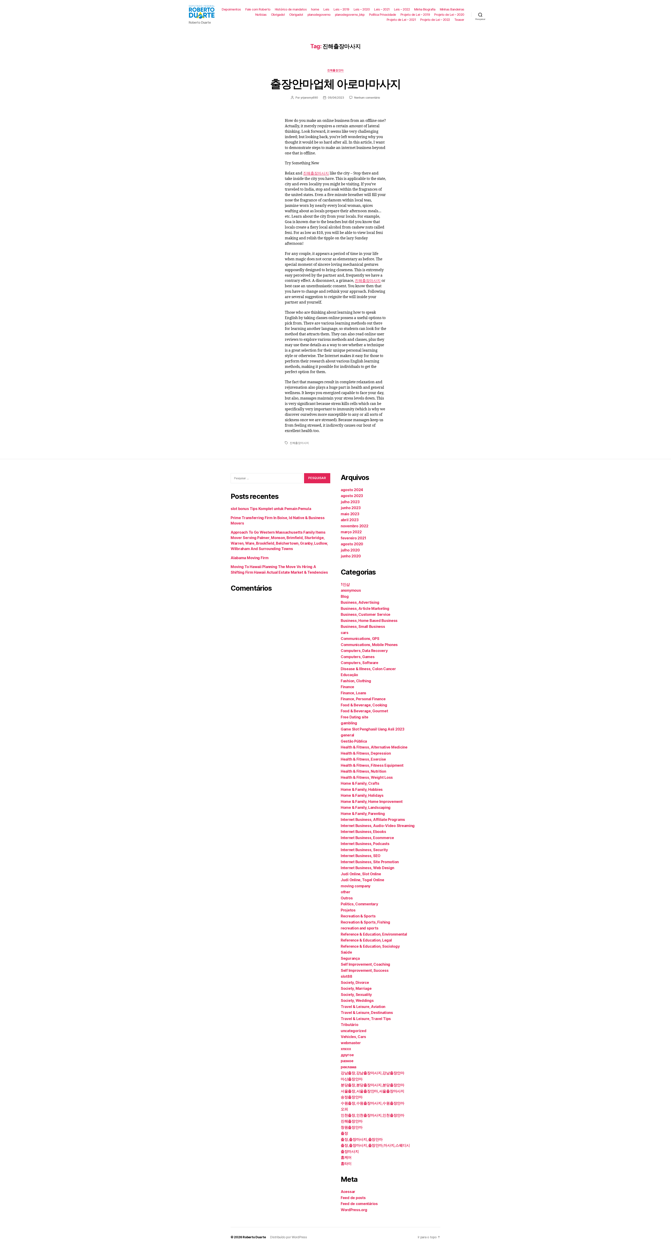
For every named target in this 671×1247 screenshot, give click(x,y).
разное (347, 1061)
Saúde (346, 952)
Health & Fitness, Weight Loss (367, 777)
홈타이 (346, 1163)
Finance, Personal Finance (363, 699)
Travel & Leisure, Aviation (363, 1006)
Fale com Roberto (257, 9)
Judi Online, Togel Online (362, 880)
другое (347, 1055)
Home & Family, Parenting (363, 813)
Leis (326, 9)
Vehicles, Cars (353, 1037)
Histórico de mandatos (291, 9)
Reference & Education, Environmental (374, 934)
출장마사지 (350, 1151)
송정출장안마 (351, 1097)
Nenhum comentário (367, 97)
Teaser (459, 20)
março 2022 (351, 532)
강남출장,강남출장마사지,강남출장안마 (372, 1073)
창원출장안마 (351, 1127)
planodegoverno (319, 14)
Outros (347, 898)
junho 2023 (350, 508)
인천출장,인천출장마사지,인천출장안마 (372, 1115)
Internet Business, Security (364, 850)
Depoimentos (231, 9)
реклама (348, 1067)
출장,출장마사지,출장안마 (362, 1139)
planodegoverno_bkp (350, 14)
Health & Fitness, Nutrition (363, 771)
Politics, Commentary (359, 904)
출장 (344, 1133)
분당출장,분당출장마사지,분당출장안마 (372, 1085)
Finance (347, 687)
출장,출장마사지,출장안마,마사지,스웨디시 (375, 1145)
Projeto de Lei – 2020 (449, 14)
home (315, 9)
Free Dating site (354, 717)
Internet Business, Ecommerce (367, 838)
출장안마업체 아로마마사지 (335, 83)
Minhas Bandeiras (452, 9)
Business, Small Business (363, 626)
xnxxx (346, 1049)
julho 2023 (350, 502)
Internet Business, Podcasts (365, 844)
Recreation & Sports (358, 916)
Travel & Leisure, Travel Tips (366, 1019)
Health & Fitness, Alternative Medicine (374, 747)
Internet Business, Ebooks (363, 831)
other (345, 892)
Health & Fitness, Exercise (363, 759)
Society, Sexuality (356, 994)
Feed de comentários (359, 1204)
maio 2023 (350, 514)
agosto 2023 (352, 496)
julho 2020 (350, 550)
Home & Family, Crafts (360, 783)
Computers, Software (359, 663)
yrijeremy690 (309, 97)
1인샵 (345, 584)
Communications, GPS (360, 638)
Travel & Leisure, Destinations (367, 1012)
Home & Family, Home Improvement (372, 801)
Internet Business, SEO (360, 856)
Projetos (348, 910)
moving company (355, 886)
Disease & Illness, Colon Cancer (368, 669)
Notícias (261, 14)
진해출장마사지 (316, 173)
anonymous (351, 590)
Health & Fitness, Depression (366, 753)
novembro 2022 (354, 526)
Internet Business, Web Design (367, 868)
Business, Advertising (360, 602)
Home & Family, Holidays (362, 795)
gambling (349, 723)
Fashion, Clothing (356, 681)
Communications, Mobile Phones (369, 645)
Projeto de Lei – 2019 (415, 14)
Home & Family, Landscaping (366, 807)
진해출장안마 (335, 70)
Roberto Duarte (254, 1237)
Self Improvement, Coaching (365, 964)
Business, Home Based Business (369, 620)
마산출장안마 (351, 1079)
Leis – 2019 (341, 9)
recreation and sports (359, 928)
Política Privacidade (382, 14)
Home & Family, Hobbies (362, 789)
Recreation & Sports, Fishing (365, 922)
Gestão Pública (354, 741)
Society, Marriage (356, 988)
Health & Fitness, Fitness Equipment (372, 765)
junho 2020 (351, 556)
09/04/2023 (336, 97)
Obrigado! (278, 14)
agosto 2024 (352, 490)
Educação (349, 675)
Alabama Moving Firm (250, 558)
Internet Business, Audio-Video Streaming (378, 826)
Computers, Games (358, 657)
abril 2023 (349, 520)
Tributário (349, 1024)
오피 (344, 1109)
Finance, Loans (353, 693)
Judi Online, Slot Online (361, 874)
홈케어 (346, 1157)
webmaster (351, 1043)
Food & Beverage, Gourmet (364, 711)
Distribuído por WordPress (288, 1237)
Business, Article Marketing (365, 608)
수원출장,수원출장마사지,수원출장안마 (372, 1103)
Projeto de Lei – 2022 (435, 20)
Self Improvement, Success (364, 970)
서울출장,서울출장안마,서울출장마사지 (372, 1091)
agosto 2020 (352, 544)
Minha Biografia (424, 9)
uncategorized (353, 1031)
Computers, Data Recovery (364, 651)
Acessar (348, 1191)
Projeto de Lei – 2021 (401, 20)
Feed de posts (353, 1198)
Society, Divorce (355, 982)
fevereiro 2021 (353, 538)
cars (344, 632)
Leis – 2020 (362, 9)
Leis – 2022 (402, 9)
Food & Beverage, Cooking (364, 705)
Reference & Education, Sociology (370, 946)
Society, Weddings (357, 1000)
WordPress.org (354, 1210)
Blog (345, 596)
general (347, 735)
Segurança (350, 958)
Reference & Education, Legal (366, 940)
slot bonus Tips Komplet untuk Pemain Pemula (271, 509)
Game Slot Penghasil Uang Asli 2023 (372, 729)
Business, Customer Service (365, 614)
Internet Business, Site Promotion (370, 862)
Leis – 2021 (382, 9)
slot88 (346, 976)
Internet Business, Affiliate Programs (373, 819)
